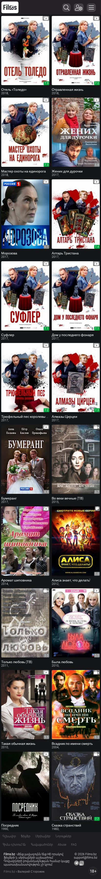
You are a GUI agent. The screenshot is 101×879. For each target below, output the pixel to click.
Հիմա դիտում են (14, 844)
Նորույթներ (63, 836)
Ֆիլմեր (25, 836)
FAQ (73, 844)
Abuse (62, 844)
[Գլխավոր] (10, 7)
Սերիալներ (42, 836)
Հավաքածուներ (42, 844)
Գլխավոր (9, 836)
